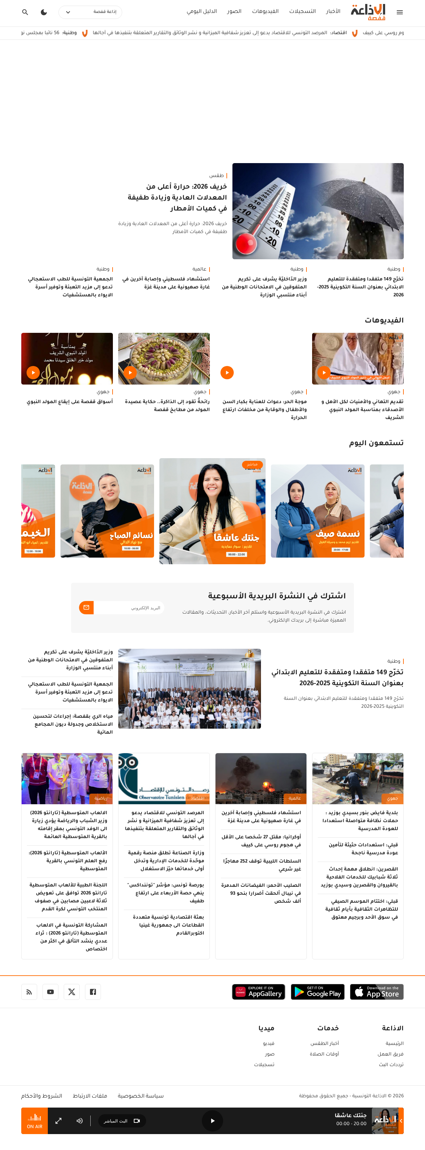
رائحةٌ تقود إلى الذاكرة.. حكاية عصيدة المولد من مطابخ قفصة (167, 406)
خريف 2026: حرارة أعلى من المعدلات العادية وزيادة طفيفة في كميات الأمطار (177, 198)
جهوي (393, 392)
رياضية (101, 799)
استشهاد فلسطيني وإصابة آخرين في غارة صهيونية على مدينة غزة (166, 283)
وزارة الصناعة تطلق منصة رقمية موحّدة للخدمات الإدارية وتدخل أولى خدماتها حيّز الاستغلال (166, 861)
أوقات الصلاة (324, 1055)
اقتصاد (197, 799)
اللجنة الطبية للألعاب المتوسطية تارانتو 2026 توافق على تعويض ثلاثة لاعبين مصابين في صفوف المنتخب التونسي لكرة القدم (68, 897)
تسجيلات (264, 1065)
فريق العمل (391, 1055)
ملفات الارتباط (90, 1097)
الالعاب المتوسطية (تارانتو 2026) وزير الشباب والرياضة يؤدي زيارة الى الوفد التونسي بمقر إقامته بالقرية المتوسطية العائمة (68, 825)
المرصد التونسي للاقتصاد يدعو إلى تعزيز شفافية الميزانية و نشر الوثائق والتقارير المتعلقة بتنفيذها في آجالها (253, 33)
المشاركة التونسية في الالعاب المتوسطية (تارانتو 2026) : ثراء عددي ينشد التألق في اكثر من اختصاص (71, 937)
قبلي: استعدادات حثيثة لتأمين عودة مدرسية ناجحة (363, 849)
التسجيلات (302, 12)
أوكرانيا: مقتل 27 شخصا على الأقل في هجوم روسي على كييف (261, 841)
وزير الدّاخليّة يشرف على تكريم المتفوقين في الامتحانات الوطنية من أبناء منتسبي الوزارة (264, 287)
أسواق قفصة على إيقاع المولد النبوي (70, 402)
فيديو (269, 1044)
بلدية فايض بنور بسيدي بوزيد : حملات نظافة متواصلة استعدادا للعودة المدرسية (360, 821)
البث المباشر (116, 1121)
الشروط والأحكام (41, 1097)
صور (270, 1055)
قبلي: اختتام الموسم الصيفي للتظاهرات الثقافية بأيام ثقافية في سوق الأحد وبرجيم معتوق (361, 910)
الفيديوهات (265, 12)
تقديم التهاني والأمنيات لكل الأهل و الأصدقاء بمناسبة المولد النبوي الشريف (362, 410)
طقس (216, 176)
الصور (234, 12)
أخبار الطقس (324, 1044)
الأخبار (333, 12)
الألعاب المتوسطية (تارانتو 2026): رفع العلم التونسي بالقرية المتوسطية (68, 861)
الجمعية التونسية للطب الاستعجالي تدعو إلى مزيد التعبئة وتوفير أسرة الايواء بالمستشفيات (70, 287)
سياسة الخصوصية (141, 1097)
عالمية (200, 269)
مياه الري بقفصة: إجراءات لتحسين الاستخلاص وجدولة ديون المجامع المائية (73, 725)
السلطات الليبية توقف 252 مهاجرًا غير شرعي (262, 866)
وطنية (393, 269)
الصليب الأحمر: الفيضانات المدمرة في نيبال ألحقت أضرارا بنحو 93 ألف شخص (261, 894)
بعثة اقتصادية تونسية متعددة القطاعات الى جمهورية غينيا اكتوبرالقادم (168, 926)
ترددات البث (391, 1065)
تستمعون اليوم (376, 444)
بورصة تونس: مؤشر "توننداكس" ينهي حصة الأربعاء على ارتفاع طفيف (165, 893)
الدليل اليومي (202, 12)
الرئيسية (395, 1044)
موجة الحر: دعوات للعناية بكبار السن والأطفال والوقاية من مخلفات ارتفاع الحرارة (264, 410)
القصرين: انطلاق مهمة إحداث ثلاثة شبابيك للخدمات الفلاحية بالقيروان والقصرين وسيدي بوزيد (359, 877)
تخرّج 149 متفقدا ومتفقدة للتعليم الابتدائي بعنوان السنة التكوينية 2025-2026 (360, 287)
